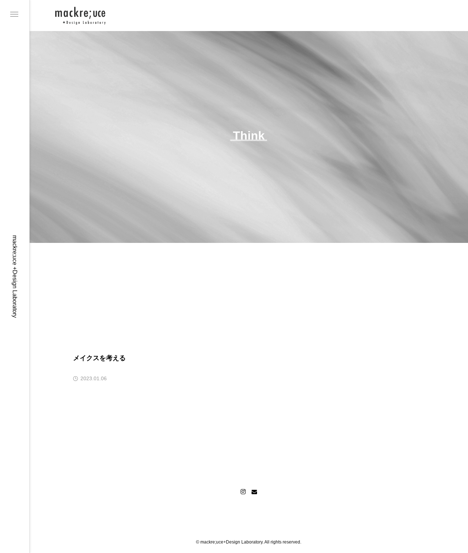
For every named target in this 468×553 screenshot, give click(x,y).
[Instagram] (243, 492)
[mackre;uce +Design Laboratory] (80, 15)
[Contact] (254, 492)
